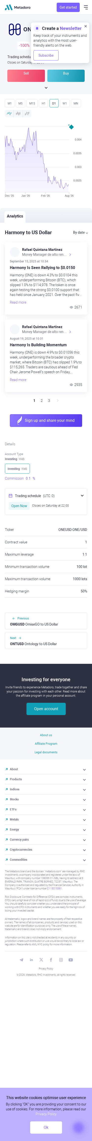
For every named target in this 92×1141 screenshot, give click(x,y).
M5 (20, 103)
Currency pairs (19, 839)
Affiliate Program (46, 743)
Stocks (14, 799)
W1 (65, 103)
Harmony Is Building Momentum (38, 345)
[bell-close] (85, 26)
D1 (54, 103)
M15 (32, 103)
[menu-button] (86, 7)
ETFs (13, 809)
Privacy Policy (46, 968)
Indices (14, 789)
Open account (46, 708)
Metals (14, 819)
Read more (18, 302)
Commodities (18, 859)
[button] (84, 769)
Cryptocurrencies (21, 849)
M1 (10, 103)
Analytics (15, 216)
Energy (14, 829)
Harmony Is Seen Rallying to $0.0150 (42, 268)
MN (76, 103)
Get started (68, 7)
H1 (44, 103)
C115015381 (54, 888)
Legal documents (46, 752)
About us (46, 735)
